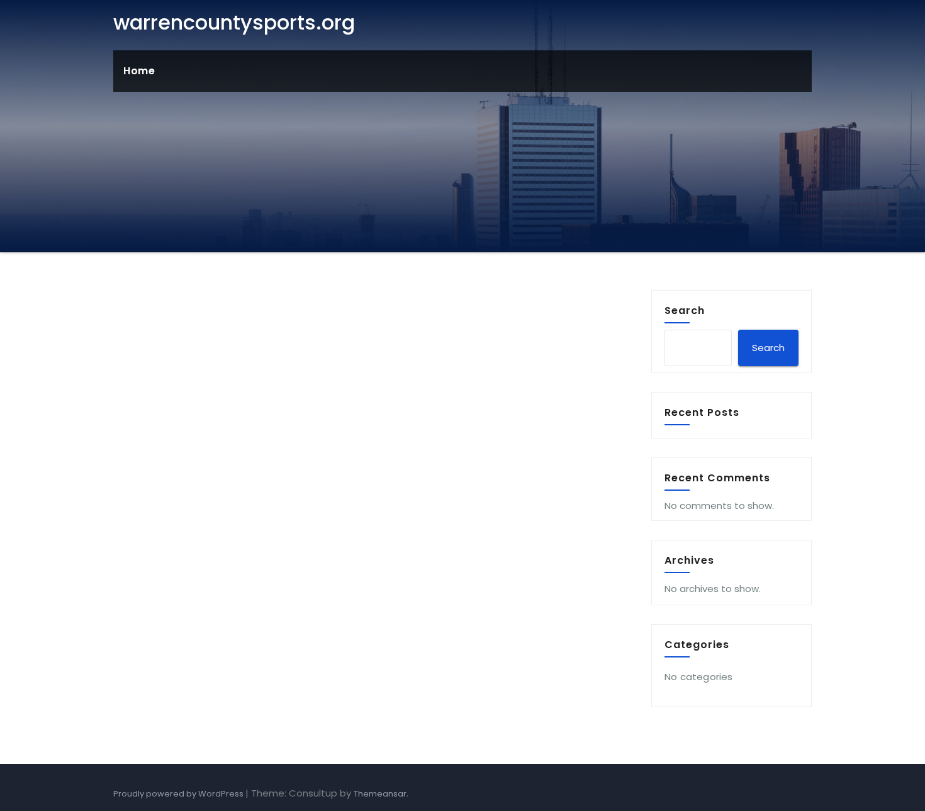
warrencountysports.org (234, 22)
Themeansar (380, 794)
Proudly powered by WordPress (179, 794)
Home (139, 71)
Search (684, 310)
